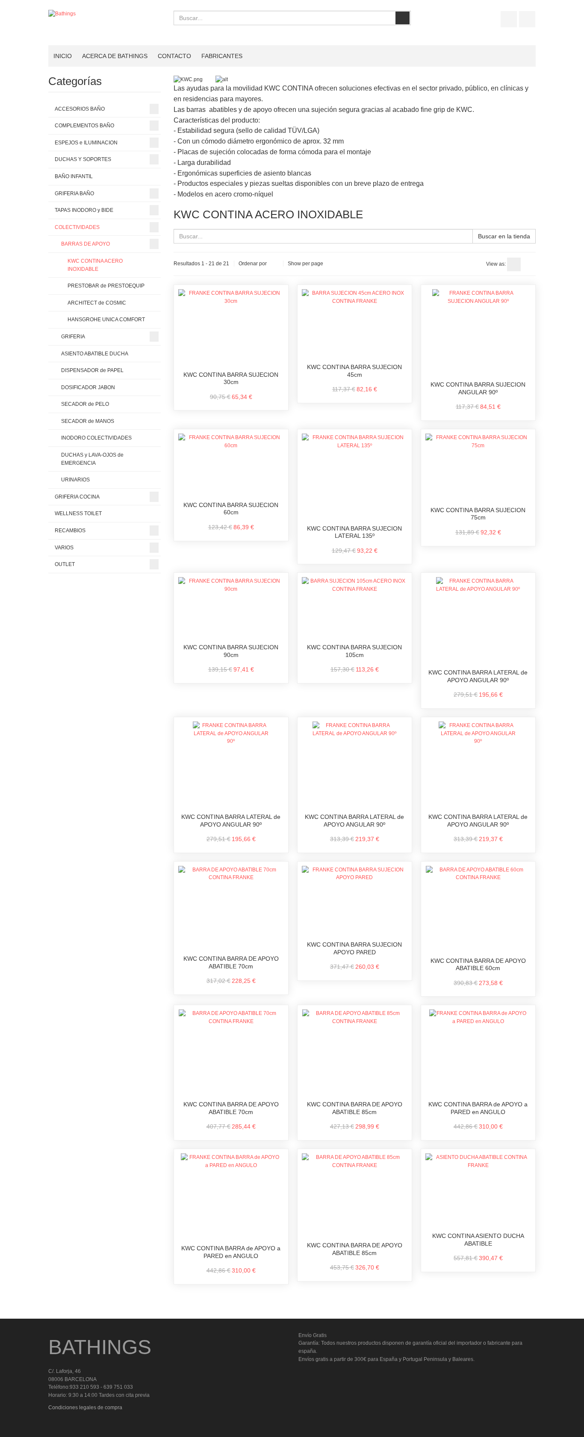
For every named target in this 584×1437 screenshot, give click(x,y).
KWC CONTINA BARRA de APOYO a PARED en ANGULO (478, 1108)
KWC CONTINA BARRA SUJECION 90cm (230, 651)
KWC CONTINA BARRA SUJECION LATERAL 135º (354, 532)
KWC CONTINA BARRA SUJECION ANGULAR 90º (478, 388)
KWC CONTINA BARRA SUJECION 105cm (354, 651)
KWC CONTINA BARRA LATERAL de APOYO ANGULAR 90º (478, 676)
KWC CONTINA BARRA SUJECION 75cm (478, 514)
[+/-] (275, 263)
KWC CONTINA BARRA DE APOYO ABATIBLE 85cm (354, 1108)
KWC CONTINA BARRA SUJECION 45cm (354, 371)
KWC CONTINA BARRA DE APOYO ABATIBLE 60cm (478, 964)
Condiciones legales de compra (85, 1408)
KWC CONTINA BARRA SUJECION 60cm (230, 508)
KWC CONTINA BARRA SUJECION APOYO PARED (354, 948)
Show (294, 264)
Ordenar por (253, 264)
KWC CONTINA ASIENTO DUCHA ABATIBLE (478, 1239)
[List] (529, 264)
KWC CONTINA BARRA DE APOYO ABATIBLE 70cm (231, 962)
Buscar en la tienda (504, 236)
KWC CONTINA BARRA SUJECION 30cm (230, 378)
